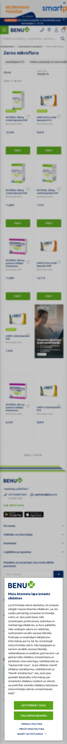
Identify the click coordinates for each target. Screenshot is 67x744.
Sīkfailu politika (31, 724)
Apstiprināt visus (33, 705)
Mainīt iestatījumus (30, 734)
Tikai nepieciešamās (33, 715)
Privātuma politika (31, 729)
